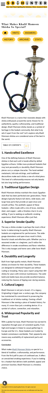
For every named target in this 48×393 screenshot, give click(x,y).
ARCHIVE (24, 39)
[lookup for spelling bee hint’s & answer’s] (5, 32)
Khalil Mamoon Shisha (21, 350)
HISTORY (8, 39)
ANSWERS (30, 33)
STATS (38, 39)
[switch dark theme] (5, 383)
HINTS (16, 33)
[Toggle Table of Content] (25, 146)
